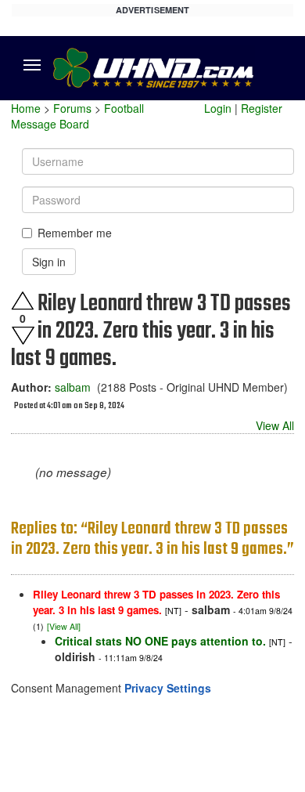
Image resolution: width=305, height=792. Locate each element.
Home (26, 108)
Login (217, 108)
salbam (73, 387)
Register (261, 108)
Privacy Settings (167, 688)
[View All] (64, 626)
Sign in (49, 261)
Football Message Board (77, 116)
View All (275, 425)
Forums (72, 108)
